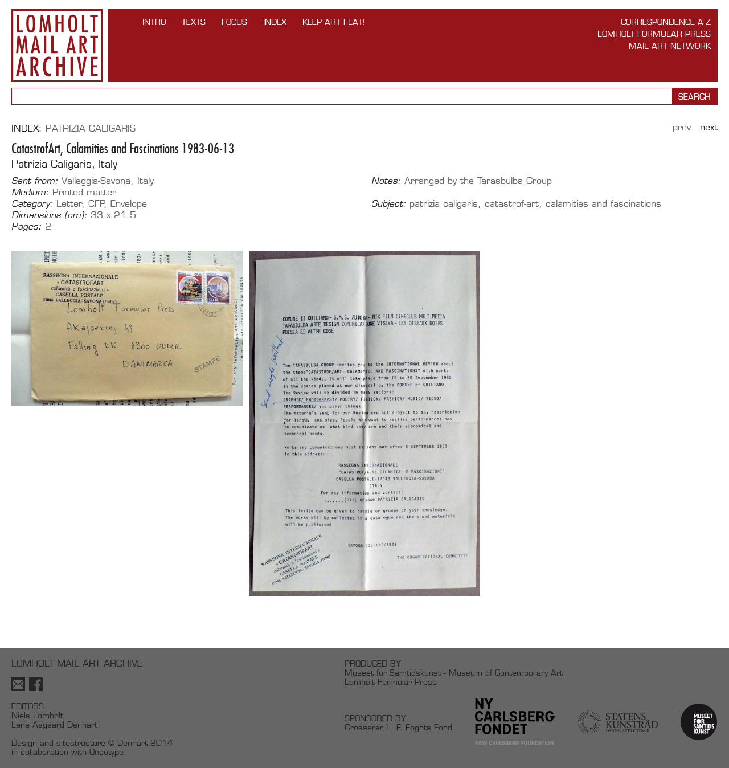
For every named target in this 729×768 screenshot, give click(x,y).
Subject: (388, 204)
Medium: (30, 192)
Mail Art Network (670, 46)
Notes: (386, 181)
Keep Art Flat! (333, 22)
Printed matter (84, 192)
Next (709, 127)
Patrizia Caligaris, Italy (64, 164)
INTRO (154, 22)
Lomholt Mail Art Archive (57, 45)
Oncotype (106, 752)
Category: (32, 204)
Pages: (26, 226)
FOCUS (234, 22)
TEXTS (194, 22)
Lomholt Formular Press (654, 34)
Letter (69, 203)
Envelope (128, 203)
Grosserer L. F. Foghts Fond (398, 727)
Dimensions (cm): (49, 215)
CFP (96, 203)
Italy (145, 180)
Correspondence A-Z (666, 22)
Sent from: (34, 181)
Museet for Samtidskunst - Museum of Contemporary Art (454, 672)
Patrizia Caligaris (91, 128)
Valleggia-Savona (96, 180)
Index (274, 22)
